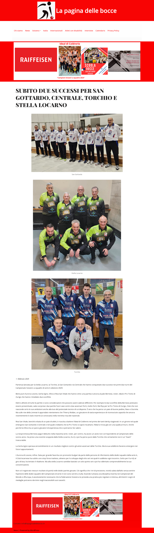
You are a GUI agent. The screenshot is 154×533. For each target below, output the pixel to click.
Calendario (100, 30)
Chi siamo (18, 30)
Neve (16, 530)
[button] (40, 30)
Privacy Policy (113, 30)
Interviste (89, 30)
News (27, 30)
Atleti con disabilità (73, 30)
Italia (45, 30)
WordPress (34, 530)
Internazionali (56, 30)
